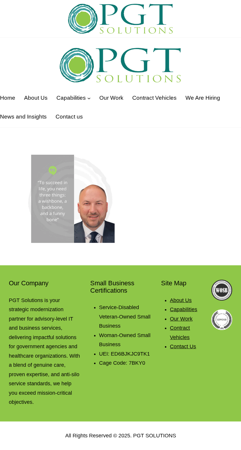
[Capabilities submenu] (89, 97)
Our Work (181, 319)
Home (7, 98)
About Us (181, 300)
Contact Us (183, 346)
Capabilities (183, 309)
